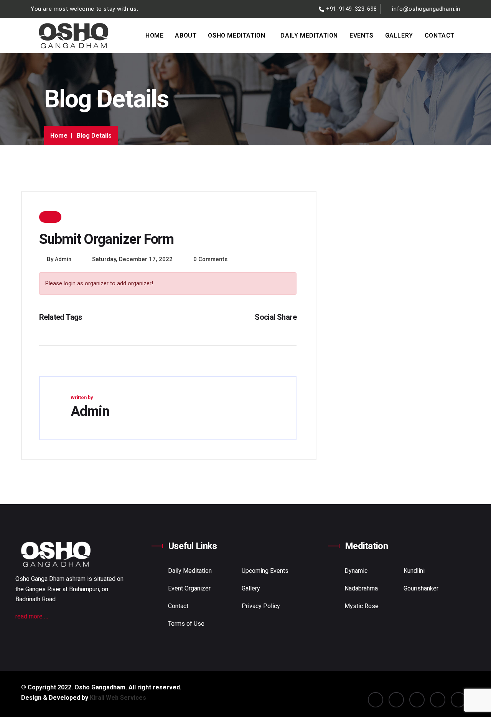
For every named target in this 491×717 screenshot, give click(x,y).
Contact (440, 35)
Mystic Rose (361, 606)
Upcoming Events (265, 570)
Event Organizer (189, 588)
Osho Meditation (236, 35)
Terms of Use (186, 623)
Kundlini (414, 570)
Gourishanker (421, 588)
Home (154, 35)
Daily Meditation (309, 35)
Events (361, 35)
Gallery (399, 35)
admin (63, 259)
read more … (31, 616)
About (185, 35)
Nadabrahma (361, 588)
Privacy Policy (261, 606)
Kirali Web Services (118, 697)
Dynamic (355, 570)
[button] (238, 35)
